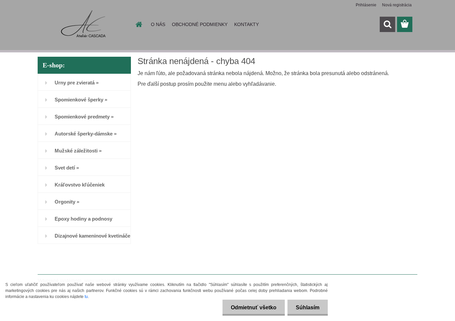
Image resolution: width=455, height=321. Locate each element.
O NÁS (158, 24)
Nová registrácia (397, 5)
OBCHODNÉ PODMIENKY (200, 24)
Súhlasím (307, 307)
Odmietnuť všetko (253, 307)
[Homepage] (138, 24)
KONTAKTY (246, 24)
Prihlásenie (366, 5)
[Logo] (83, 24)
